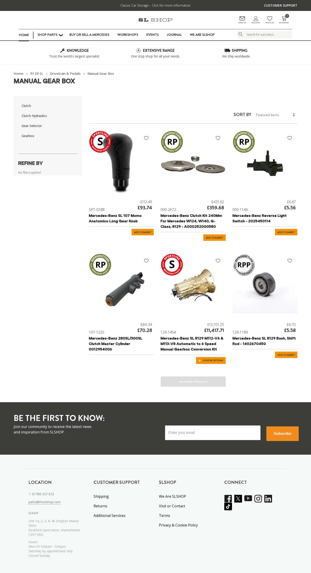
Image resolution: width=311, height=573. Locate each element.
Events (152, 34)
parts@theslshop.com (44, 502)
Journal (174, 34)
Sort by (242, 115)
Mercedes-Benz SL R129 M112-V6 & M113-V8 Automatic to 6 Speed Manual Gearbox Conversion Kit (192, 344)
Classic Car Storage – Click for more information (155, 5)
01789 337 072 (43, 494)
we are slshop (202, 34)
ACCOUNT (256, 22)
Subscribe (282, 434)
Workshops (127, 34)
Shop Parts (47, 34)
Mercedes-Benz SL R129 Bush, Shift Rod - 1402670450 (264, 341)
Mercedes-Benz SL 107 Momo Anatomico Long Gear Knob (115, 218)
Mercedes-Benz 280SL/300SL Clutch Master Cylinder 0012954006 (115, 344)
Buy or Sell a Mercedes (89, 34)
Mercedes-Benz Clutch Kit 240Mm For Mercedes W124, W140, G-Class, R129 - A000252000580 (191, 221)
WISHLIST (269, 22)
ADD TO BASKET (142, 232)
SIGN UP (242, 22)
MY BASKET (284, 20)
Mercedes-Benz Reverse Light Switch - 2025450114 (259, 218)
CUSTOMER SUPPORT (280, 5)
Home (24, 34)
